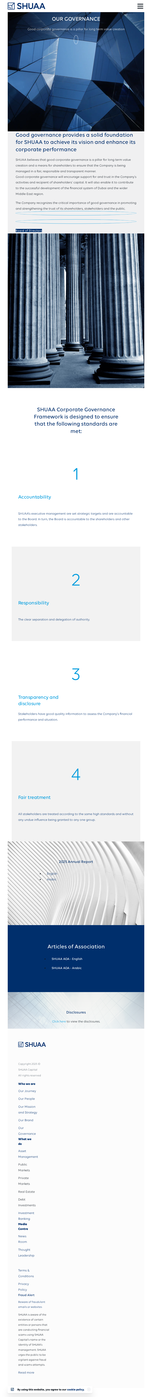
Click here (59, 1021)
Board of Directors (29, 230)
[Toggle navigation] (140, 6)
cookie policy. (76, 1389)
